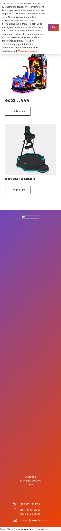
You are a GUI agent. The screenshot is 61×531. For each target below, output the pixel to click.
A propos (30, 476)
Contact (30, 484)
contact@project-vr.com (33, 520)
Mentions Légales (30, 480)
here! (45, 529)
